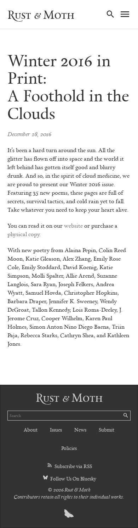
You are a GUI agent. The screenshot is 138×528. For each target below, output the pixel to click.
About (31, 429)
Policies (69, 448)
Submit (106, 429)
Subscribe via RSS (72, 466)
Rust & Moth (40, 14)
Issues (56, 429)
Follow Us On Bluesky (72, 478)
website (73, 225)
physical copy (23, 234)
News (80, 429)
